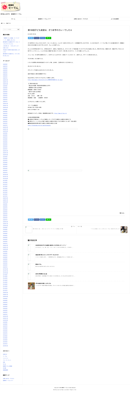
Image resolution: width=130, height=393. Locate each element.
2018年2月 (5, 265)
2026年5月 (5, 70)
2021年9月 (5, 180)
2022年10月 (5, 154)
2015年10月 (5, 320)
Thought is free (73, 389)
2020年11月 (5, 200)
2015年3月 (5, 332)
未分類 (4, 368)
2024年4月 (5, 119)
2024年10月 (5, 107)
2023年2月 (5, 146)
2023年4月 (5, 143)
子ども (9, 23)
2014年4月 (5, 339)
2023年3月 (5, 144)
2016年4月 (5, 308)
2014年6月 (5, 337)
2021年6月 (5, 186)
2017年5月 (5, 282)
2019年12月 (5, 221)
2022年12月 (5, 150)
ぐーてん (5, 356)
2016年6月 (5, 304)
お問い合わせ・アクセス (8, 378)
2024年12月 (5, 103)
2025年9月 (5, 85)
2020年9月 (5, 204)
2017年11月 (5, 271)
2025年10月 (5, 83)
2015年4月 (5, 330)
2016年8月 (5, 300)
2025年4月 (5, 95)
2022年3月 (5, 168)
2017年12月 (5, 269)
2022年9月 (5, 156)
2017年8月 (5, 276)
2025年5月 (5, 93)
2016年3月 (5, 310)
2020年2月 (5, 217)
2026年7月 (5, 66)
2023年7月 (5, 137)
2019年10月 (5, 225)
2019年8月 (5, 229)
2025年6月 (5, 91)
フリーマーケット (7, 360)
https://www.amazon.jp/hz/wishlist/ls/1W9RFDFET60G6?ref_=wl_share (45, 79)
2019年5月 (5, 235)
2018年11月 (5, 247)
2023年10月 (5, 131)
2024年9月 (5, 109)
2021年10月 (5, 178)
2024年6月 (5, 115)
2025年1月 (5, 101)
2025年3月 (5, 97)
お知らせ (5, 354)
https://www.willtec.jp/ (60, 113)
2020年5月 (5, 211)
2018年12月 (5, 245)
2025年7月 (5, 89)
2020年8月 (5, 206)
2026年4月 (5, 72)
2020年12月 (5, 198)
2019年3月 (5, 239)
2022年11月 (5, 152)
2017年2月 (5, 288)
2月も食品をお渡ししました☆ (43, 283)
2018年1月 (5, 267)
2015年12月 (5, 316)
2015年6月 (5, 328)
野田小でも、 (39, 264)
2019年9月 (5, 227)
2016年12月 (5, 292)
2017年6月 (5, 280)
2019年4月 (5, 237)
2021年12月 (5, 174)
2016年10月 (5, 296)
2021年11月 (5, 176)
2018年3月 (5, 263)
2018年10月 (5, 249)
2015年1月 (5, 334)
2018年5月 (5, 259)
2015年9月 (5, 322)
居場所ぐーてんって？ (8, 380)
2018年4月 (5, 261)
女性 (4, 362)
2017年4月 (5, 284)
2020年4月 (5, 213)
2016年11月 (5, 294)
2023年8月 (5, 135)
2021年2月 (5, 194)
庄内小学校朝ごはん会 (41, 273)
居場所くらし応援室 (7, 366)
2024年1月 (5, 125)
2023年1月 (5, 148)
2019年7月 (5, 231)
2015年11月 (5, 318)
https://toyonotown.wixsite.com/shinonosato (39, 125)
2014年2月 (5, 341)
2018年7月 (5, 255)
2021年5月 (5, 188)
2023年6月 (5, 139)
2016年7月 (5, 302)
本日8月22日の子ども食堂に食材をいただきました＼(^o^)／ (51, 245)
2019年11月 (5, 223)
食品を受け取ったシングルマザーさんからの (47, 254)
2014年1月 (5, 343)
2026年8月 (5, 64)
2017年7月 (5, 278)
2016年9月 (5, 298)
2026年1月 (5, 78)
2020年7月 (5, 208)
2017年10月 (5, 272)
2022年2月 (5, 170)
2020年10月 (5, 202)
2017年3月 (5, 286)
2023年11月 (5, 129)
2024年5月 (5, 117)
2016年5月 (5, 306)
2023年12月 (5, 127)
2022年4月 (5, 166)
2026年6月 (5, 68)
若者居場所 (5, 370)
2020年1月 (5, 219)
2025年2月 (5, 99)
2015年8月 (5, 324)
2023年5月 (5, 141)
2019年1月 (5, 243)
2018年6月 (5, 257)
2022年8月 (5, 158)
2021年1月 (5, 196)
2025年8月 (5, 87)
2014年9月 (5, 335)
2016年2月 (5, 312)
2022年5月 (5, 164)
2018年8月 (5, 253)
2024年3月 (5, 121)
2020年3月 (5, 215)
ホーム (3, 23)
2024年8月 (5, 111)
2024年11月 (5, 105)
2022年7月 (5, 160)
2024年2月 (5, 123)
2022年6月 (5, 162)
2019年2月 (5, 241)
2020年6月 (5, 209)
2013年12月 (5, 345)
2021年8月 (5, 182)
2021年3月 (5, 192)
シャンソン (5, 358)
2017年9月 (5, 274)
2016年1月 (5, 314)
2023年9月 (5, 133)
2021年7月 (5, 184)
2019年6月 (5, 233)
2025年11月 (5, 81)
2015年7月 (5, 326)
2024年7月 (5, 113)
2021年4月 (5, 190)
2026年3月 (5, 74)
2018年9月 (5, 251)
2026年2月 (5, 76)
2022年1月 (5, 172)
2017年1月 (5, 290)
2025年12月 (5, 80)
